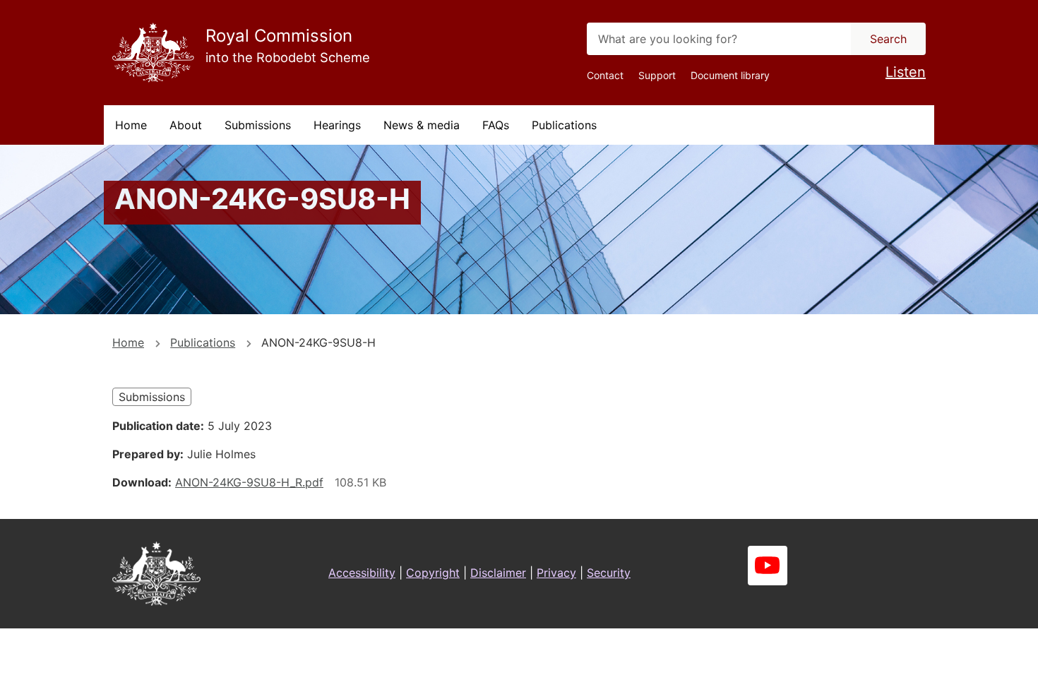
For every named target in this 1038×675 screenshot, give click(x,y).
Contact (605, 75)
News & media (421, 125)
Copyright (433, 573)
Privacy (556, 573)
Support (657, 75)
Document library (730, 75)
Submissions (258, 125)
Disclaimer (498, 573)
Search (888, 39)
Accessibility (361, 573)
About (185, 125)
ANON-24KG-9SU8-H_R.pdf (249, 482)
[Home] (153, 53)
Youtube (767, 565)
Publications (564, 125)
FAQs (495, 125)
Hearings (337, 125)
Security (609, 573)
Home (131, 125)
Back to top (974, 654)
